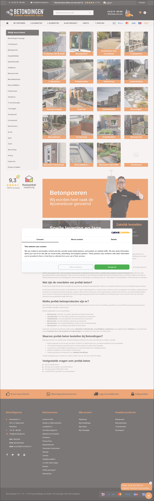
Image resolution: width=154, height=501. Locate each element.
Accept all (112, 267)
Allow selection (76, 267)
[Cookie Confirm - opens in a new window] (120, 232)
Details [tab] (114, 239)
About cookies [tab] (77, 239)
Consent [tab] (40, 239)
